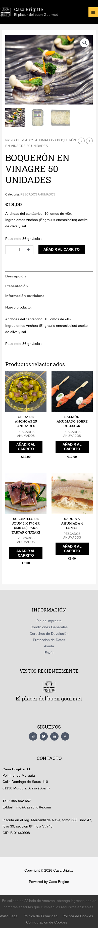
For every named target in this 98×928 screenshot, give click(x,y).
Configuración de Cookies (46, 922)
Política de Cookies (78, 916)
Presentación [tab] (16, 286)
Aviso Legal (9, 916)
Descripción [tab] (15, 276)
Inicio (9, 140)
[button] (84, 42)
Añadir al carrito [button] (25, 447)
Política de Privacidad (40, 916)
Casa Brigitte (28, 9)
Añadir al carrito (61, 249)
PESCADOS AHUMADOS (35, 140)
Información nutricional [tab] (25, 296)
